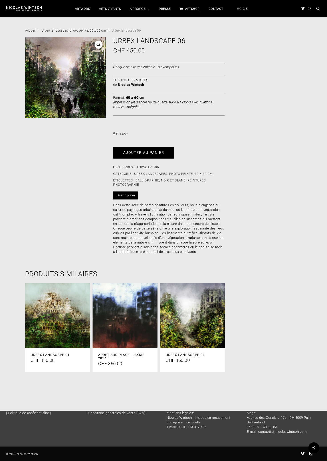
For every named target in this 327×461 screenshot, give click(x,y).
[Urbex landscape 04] (192, 315)
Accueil (30, 30)
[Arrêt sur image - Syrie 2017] (125, 315)
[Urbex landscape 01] (57, 315)
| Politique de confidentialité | (28, 413)
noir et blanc (173, 180)
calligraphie (147, 180)
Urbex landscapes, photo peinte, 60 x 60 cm (74, 30)
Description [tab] (126, 195)
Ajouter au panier (143, 153)
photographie (126, 184)
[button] (99, 45)
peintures (197, 180)
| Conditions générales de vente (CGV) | (117, 413)
